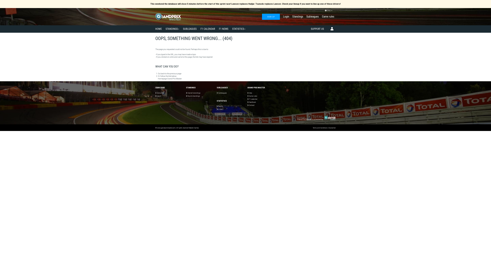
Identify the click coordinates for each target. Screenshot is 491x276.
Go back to (162, 74)
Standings (297, 16)
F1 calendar (207, 28)
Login (286, 16)
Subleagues (312, 16)
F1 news (223, 28)
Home (158, 28)
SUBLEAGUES (190, 28)
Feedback (252, 102)
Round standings (193, 96)
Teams (220, 106)
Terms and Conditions (320, 128)
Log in (159, 96)
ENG (329, 11)
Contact (251, 105)
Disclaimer (332, 128)
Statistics (238, 28)
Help (250, 93)
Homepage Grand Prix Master (170, 79)
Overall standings (193, 93)
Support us (317, 28)
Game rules (328, 16)
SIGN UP (271, 16)
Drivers (220, 109)
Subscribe (160, 93)
